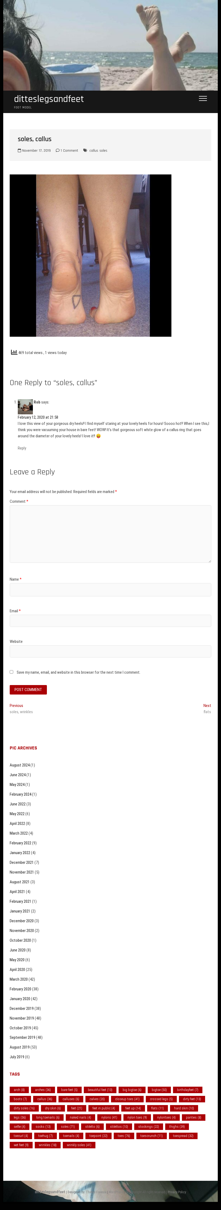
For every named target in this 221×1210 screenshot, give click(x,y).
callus (93, 150)
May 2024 (17, 784)
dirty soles (24, 1108)
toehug (45, 1136)
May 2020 (17, 959)
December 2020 (22, 920)
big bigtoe (132, 1090)
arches (43, 1090)
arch (19, 1090)
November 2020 (22, 930)
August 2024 (20, 765)
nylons (109, 1117)
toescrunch (151, 1136)
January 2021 (20, 911)
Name (16, 579)
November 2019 (22, 1018)
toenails (71, 1136)
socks (43, 1127)
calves (97, 1099)
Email (15, 611)
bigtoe (159, 1090)
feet (76, 1108)
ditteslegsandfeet (49, 99)
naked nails (80, 1117)
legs (20, 1117)
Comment (19, 501)
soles (103, 150)
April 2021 (17, 891)
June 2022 (18, 804)
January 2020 (20, 998)
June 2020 (18, 950)
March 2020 (19, 979)
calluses (71, 1099)
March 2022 (19, 833)
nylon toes (137, 1117)
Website (16, 641)
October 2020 (20, 940)
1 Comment (69, 150)
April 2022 (17, 823)
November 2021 (22, 872)
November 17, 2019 (36, 150)
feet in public (103, 1108)
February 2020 (20, 989)
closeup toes (127, 1099)
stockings (148, 1127)
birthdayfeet (187, 1090)
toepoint (98, 1136)
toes (124, 1136)
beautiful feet (100, 1090)
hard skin (184, 1108)
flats (157, 1108)
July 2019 (17, 1056)
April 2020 (17, 969)
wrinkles (48, 1145)
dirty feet (192, 1099)
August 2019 (20, 1047)
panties (193, 1117)
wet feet (21, 1145)
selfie (19, 1127)
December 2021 (22, 862)
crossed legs (161, 1099)
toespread (183, 1136)
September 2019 (22, 1037)
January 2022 (20, 852)
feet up (133, 1108)
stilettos (119, 1127)
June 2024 (18, 774)
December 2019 (22, 1008)
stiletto (92, 1127)
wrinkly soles (79, 1145)
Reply (22, 448)
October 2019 (20, 1028)
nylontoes (166, 1117)
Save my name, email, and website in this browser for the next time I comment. (78, 672)
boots (20, 1099)
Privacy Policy (177, 1192)
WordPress (116, 1192)
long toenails (48, 1117)
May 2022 (17, 813)
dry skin (53, 1108)
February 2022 (20, 843)
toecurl (21, 1136)
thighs (177, 1127)
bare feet (69, 1090)
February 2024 (20, 794)
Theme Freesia (96, 1192)
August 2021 (20, 882)
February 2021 (20, 901)
